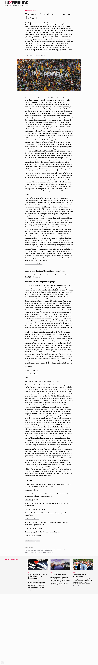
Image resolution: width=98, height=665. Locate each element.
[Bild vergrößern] (49, 75)
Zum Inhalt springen (93, 1)
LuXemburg (29, 500)
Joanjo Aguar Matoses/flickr (32, 93)
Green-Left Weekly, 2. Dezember (35, 528)
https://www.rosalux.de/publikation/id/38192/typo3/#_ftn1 (45, 271)
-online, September (35, 509)
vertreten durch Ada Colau (33, 264)
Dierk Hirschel (56, 587)
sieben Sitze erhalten (31, 374)
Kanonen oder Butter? (59, 574)
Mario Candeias (31, 54)
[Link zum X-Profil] (83, 3)
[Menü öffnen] (92, 3)
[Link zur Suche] (80, 3)
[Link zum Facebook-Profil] (86, 3)
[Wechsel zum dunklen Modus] (89, 3)
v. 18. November (33, 536)
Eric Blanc (78, 585)
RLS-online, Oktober (32, 519)
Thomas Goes (33, 590)
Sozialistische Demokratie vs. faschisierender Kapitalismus (37, 576)
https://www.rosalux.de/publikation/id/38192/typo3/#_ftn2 (45, 381)
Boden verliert (29, 367)
